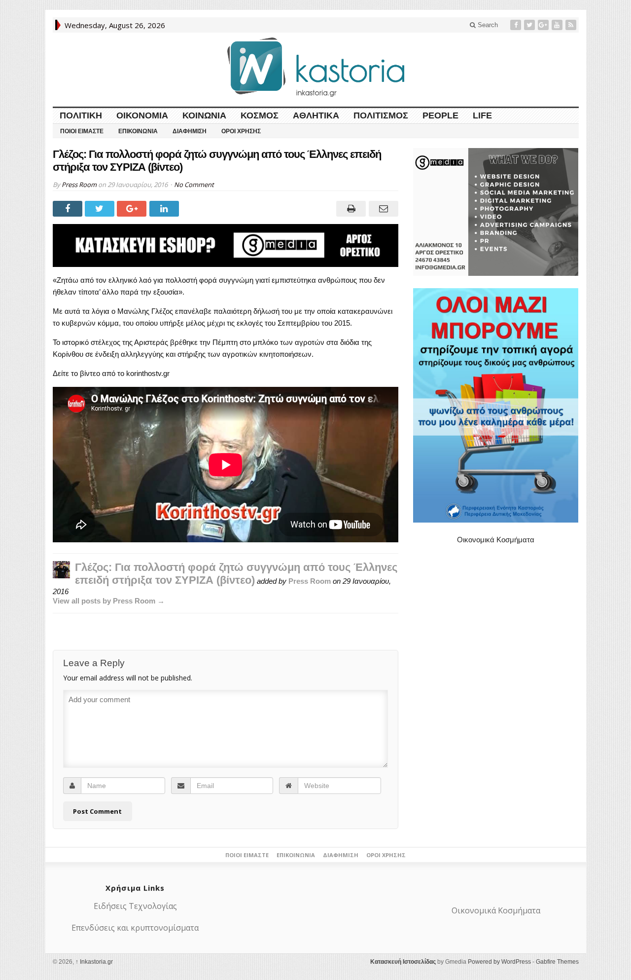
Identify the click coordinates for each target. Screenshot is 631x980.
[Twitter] (530, 25)
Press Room (79, 184)
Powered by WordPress (499, 961)
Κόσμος (260, 115)
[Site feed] (572, 25)
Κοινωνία (204, 115)
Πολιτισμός (380, 115)
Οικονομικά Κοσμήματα (495, 539)
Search (487, 25)
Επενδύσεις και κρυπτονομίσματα (135, 927)
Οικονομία (142, 115)
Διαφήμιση (190, 131)
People (440, 115)
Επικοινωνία (138, 131)
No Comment (194, 184)
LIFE (482, 115)
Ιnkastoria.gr (94, 961)
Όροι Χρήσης (241, 131)
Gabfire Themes (557, 961)
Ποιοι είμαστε (82, 131)
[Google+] (544, 25)
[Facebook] (517, 25)
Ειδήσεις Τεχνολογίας (135, 906)
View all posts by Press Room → (109, 601)
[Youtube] (558, 25)
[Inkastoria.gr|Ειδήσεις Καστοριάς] (315, 67)
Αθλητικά (316, 115)
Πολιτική (81, 115)
